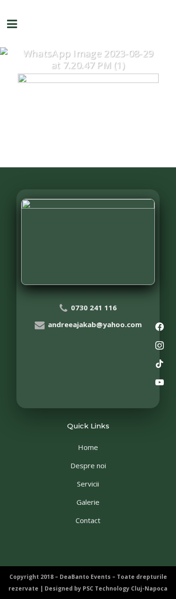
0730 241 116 (94, 307)
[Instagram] (159, 346)
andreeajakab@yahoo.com (95, 324)
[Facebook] (159, 327)
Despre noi (88, 465)
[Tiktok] (159, 364)
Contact (88, 520)
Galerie (88, 502)
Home (88, 447)
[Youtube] (159, 383)
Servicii (88, 483)
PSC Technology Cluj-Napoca (125, 588)
